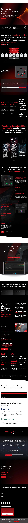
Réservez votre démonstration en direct (14, 257)
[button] (6, 148)
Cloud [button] (3, 394)
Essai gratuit (8, 44)
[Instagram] (7, 503)
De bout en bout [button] (4, 397)
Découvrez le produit (6, 231)
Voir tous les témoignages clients (11, 454)
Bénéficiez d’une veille (4, 349)
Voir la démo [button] (3, 44)
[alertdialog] (14, 520)
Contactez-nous (3, 477)
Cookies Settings (11, 521)
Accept (16, 521)
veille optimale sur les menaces (6, 314)
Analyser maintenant (22, 87)
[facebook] (3, 503)
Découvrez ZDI (10, 349)
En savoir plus (2, 232)
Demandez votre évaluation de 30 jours (6, 514)
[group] (22, 148)
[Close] (27, 519)
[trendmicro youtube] (9, 503)
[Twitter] (5, 503)
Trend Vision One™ (5, 487)
